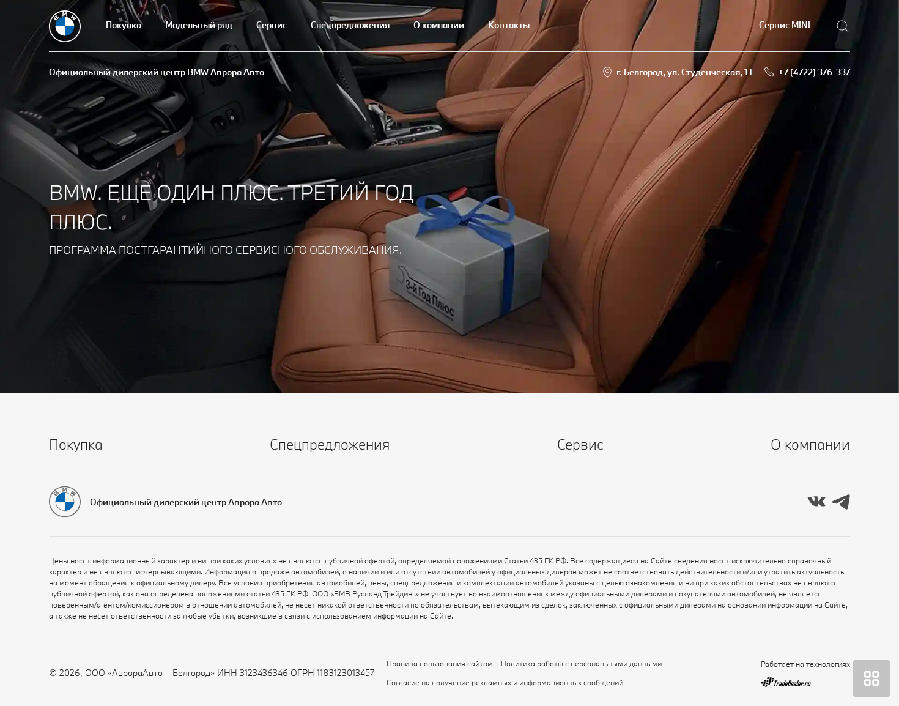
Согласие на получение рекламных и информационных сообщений (505, 682)
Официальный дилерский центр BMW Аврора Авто (156, 72)
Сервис (271, 25)
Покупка (123, 25)
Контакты (509, 25)
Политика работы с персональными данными (581, 663)
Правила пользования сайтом (440, 663)
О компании (438, 25)
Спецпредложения (350, 25)
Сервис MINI (784, 25)
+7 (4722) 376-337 (814, 72)
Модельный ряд (198, 25)
